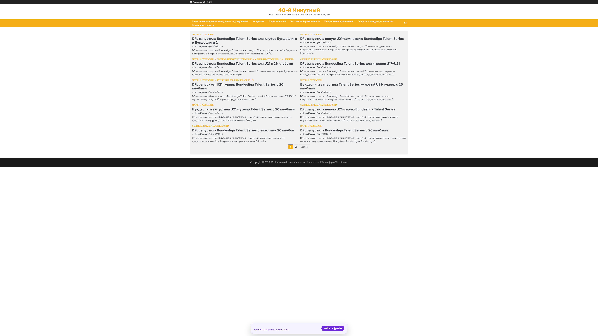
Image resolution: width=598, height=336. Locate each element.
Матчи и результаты (203, 25)
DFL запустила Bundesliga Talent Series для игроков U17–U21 (350, 63)
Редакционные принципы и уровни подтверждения (220, 21)
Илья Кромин (201, 46)
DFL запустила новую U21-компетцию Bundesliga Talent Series (352, 39)
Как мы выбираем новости (305, 21)
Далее (304, 147)
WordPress (341, 162)
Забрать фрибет (333, 328)
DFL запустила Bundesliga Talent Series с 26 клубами (344, 130)
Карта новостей (277, 21)
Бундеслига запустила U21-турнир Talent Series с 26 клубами (243, 109)
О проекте (258, 21)
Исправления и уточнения (338, 21)
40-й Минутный (299, 10)
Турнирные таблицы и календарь (275, 59)
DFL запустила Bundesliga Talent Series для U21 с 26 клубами (242, 63)
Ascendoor (313, 162)
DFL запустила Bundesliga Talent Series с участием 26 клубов (243, 130)
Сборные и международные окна (376, 21)
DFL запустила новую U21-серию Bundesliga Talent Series (347, 109)
